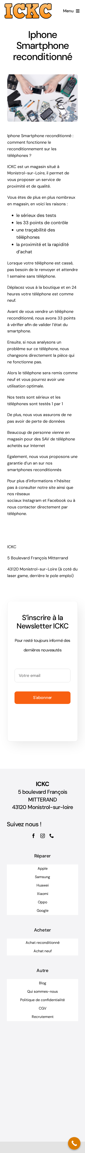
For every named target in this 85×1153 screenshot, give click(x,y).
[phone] (51, 836)
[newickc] (28, 5)
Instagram (32, 500)
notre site (46, 487)
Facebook (57, 500)
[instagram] (42, 836)
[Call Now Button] (74, 1143)
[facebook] (33, 836)
